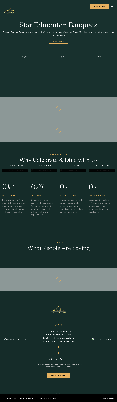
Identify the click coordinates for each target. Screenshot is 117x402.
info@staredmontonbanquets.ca (58, 338)
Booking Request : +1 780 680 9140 (58, 341)
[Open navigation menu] (113, 7)
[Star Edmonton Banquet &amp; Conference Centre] (9, 11)
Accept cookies (108, 398)
